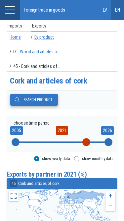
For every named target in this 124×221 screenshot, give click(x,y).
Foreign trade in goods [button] (44, 10)
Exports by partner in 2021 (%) (47, 174)
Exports (39, 25)
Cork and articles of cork (48, 80)
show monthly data (97, 158)
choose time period (32, 123)
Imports (15, 25)
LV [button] (105, 10)
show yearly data (56, 158)
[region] (62, 26)
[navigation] (62, 52)
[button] (10, 10)
